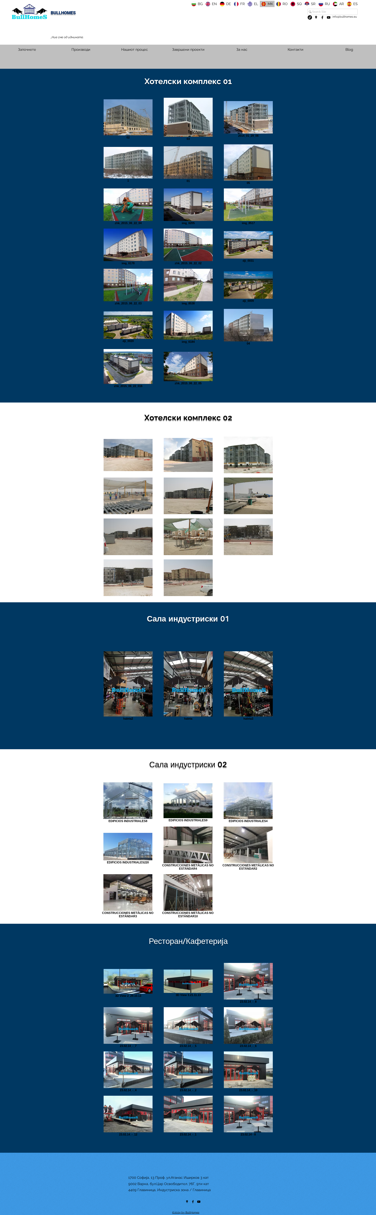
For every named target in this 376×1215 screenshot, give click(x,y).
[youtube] (328, 17)
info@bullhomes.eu (345, 16)
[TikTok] (310, 17)
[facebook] (322, 17)
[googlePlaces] (316, 17)
